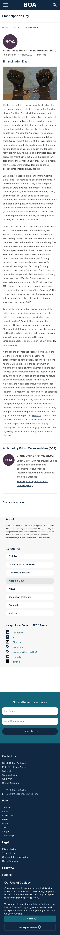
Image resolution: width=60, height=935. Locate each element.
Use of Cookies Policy (15, 907)
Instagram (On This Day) (25, 652)
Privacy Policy (40, 904)
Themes (6, 807)
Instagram (18, 647)
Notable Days (16, 580)
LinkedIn (17, 657)
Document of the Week (22, 564)
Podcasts (14, 605)
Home (5, 27)
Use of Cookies (10, 861)
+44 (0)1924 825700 (16, 790)
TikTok (17, 662)
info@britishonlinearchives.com (22, 794)
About (5, 823)
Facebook (18, 633)
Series (5, 811)
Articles (13, 556)
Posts (16, 27)
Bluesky (17, 643)
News (12, 588)
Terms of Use (9, 853)
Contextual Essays (19, 572)
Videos (13, 613)
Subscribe (29, 731)
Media (5, 819)
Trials (5, 827)
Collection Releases (20, 597)
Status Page (8, 835)
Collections (8, 815)
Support (6, 831)
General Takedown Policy (15, 857)
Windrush (36, 415)
